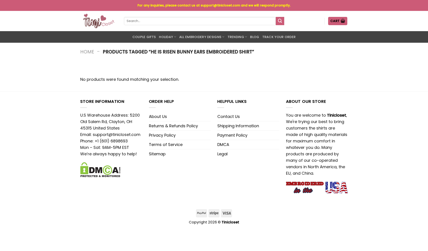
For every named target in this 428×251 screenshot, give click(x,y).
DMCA (223, 144)
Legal (222, 154)
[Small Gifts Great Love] (98, 21)
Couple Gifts (144, 37)
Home (87, 52)
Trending (236, 37)
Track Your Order (279, 37)
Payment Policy (232, 135)
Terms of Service (166, 144)
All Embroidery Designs (200, 37)
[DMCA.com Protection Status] (100, 169)
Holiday (166, 37)
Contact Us (228, 116)
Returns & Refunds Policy (173, 126)
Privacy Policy (162, 135)
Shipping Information (238, 126)
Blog (254, 37)
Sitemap (157, 154)
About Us (158, 116)
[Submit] (280, 21)
